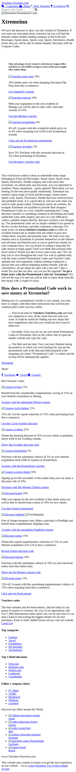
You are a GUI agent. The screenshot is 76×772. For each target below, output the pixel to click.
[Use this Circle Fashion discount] (15, 408)
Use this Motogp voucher (22, 116)
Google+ (36, 374)
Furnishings (15, 643)
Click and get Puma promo (16, 593)
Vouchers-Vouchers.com (15, 2)
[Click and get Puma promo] (11, 578)
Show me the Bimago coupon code (21, 572)
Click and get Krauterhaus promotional (30, 140)
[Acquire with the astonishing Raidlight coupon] (12, 514)
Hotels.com (14, 670)
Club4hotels (15, 676)
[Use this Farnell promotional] (11, 493)
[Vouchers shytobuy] (20, 146)
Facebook (9, 374)
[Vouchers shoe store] (21, 76)
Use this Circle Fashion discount (19, 423)
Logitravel (14, 673)
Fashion (12, 637)
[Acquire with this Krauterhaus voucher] (14, 450)
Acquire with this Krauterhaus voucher (23, 465)
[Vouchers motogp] (19, 97)
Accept (5, 768)
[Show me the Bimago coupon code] (12, 557)
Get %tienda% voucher (21, 91)
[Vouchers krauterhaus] (21, 122)
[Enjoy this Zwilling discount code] (12, 429)
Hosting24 (14, 696)
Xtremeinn (7, 362)
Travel (12, 640)
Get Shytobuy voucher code (24, 161)
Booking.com (16, 667)
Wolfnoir (13, 700)
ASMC (12, 693)
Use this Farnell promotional (17, 508)
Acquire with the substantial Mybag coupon (25, 402)
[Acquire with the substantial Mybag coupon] (11, 386)
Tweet (23, 374)
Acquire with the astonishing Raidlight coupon (27, 529)
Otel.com (13, 663)
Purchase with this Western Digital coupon (25, 487)
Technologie (15, 650)
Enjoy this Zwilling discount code (20, 444)
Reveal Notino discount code (17, 551)
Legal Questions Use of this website (48, 765)
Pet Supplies (15, 646)
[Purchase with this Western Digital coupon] (15, 472)
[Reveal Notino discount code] (11, 535)
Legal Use (7, 623)
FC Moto (13, 690)
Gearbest (13, 703)
